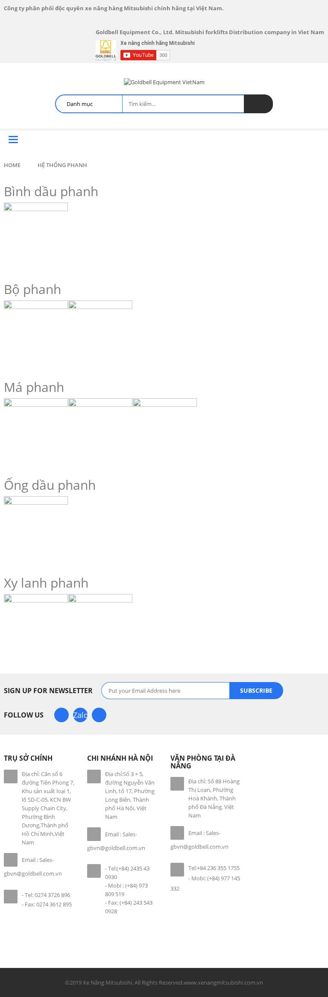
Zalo (80, 715)
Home (12, 165)
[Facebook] (61, 715)
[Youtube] (99, 715)
